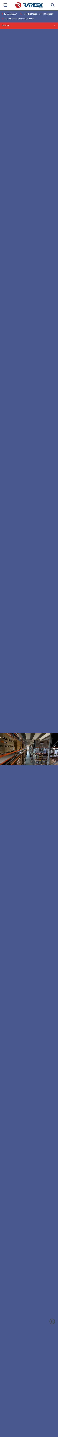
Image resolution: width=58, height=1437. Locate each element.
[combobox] (29, 25)
